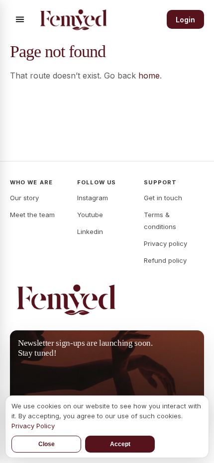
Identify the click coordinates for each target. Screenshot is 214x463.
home (149, 75)
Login (185, 19)
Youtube (90, 215)
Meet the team (32, 215)
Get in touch (163, 198)
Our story (24, 198)
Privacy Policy (33, 426)
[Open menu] (20, 19)
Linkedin (90, 231)
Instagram (92, 198)
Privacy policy (165, 243)
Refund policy (165, 260)
